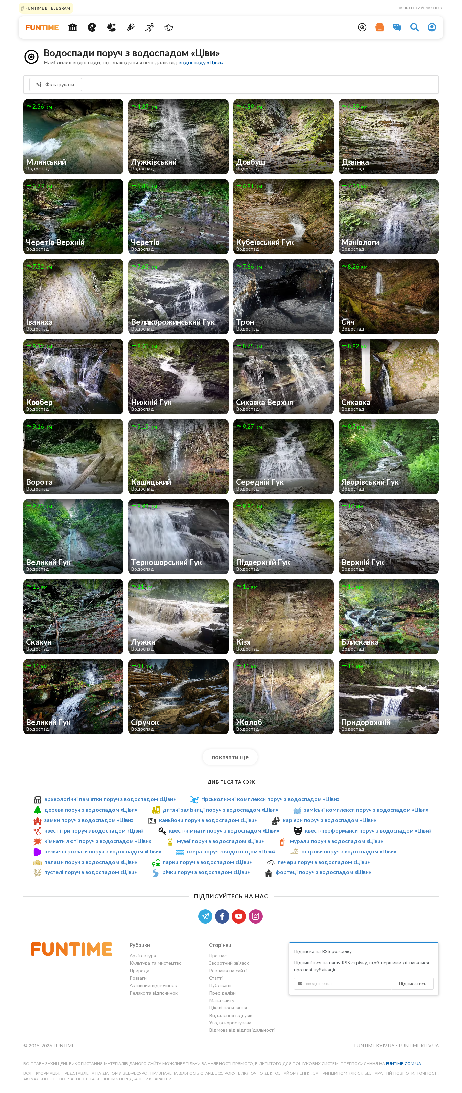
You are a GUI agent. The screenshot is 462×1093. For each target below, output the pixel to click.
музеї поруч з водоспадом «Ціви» (220, 841)
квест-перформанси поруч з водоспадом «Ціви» (368, 830)
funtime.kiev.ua (419, 1045)
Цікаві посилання (228, 1007)
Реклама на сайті (228, 970)
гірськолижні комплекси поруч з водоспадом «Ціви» (270, 799)
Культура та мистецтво (156, 963)
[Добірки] (380, 27)
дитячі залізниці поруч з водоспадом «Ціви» (220, 809)
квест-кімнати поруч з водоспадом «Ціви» (224, 830)
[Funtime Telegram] (206, 915)
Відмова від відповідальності (242, 1030)
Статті (216, 978)
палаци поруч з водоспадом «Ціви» (90, 862)
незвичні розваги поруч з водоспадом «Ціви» (102, 851)
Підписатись (412, 983)
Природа (139, 970)
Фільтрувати (59, 84)
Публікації (220, 985)
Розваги (138, 978)
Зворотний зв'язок (419, 7)
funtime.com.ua (403, 1063)
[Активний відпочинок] (149, 27)
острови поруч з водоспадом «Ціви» (348, 851)
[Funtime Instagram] (256, 915)
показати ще (230, 757)
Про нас (218, 955)
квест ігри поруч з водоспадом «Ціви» (93, 830)
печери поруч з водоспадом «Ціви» (324, 862)
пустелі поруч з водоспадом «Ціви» (90, 872)
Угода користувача (230, 1022)
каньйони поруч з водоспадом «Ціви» (208, 820)
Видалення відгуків (230, 1015)
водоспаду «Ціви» (201, 62)
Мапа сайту (221, 1000)
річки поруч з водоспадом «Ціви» (206, 872)
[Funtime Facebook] (223, 915)
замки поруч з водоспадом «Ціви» (88, 820)
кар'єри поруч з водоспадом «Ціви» (329, 820)
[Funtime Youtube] (240, 915)
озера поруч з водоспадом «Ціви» (231, 851)
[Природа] (111, 27)
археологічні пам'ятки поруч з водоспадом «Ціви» (110, 799)
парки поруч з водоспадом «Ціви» (207, 862)
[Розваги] (130, 27)
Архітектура (143, 955)
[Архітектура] (73, 27)
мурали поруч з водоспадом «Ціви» (336, 841)
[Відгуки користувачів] (397, 27)
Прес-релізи (222, 993)
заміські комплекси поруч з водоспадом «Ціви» (366, 809)
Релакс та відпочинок (154, 993)
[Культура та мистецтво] (92, 27)
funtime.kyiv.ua (375, 1045)
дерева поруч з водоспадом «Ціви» (90, 809)
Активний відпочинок (153, 985)
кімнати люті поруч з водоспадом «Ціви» (97, 841)
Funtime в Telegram (47, 7)
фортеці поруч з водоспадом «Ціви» (323, 872)
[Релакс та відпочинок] (169, 27)
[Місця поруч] (362, 27)
